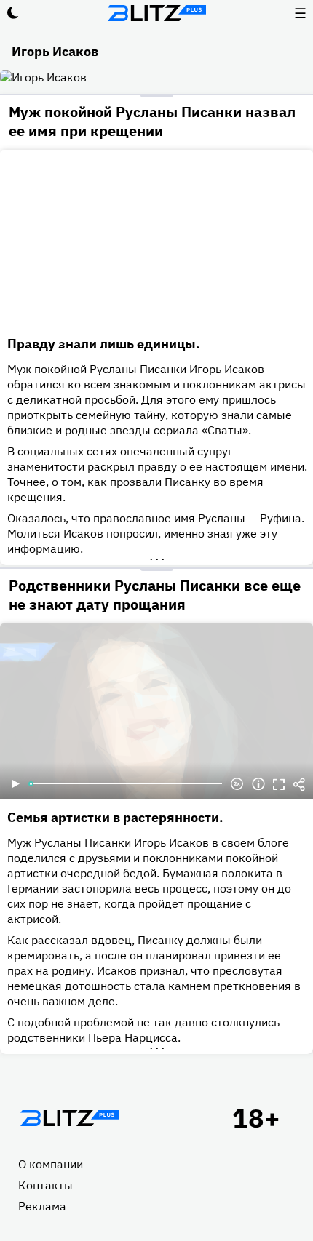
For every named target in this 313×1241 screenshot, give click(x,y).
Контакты (45, 1185)
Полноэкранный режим (279, 784)
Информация (258, 784)
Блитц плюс (156, 13)
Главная (69, 1118)
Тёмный (13, 13)
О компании (50, 1164)
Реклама (42, 1206)
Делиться (299, 784)
